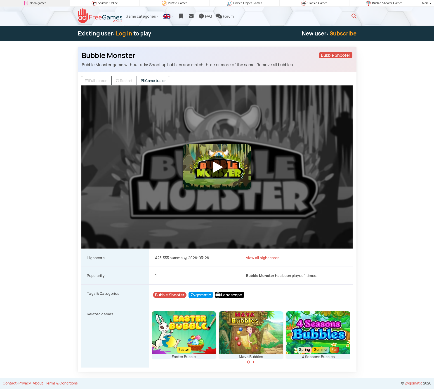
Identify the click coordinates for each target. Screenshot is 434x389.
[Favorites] (181, 16)
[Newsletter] (191, 16)
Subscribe (343, 33)
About (38, 383)
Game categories (140, 16)
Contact (10, 383)
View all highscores (262, 257)
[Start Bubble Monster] (217, 167)
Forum (228, 16)
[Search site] (353, 16)
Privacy (25, 383)
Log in (124, 33)
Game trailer (155, 80)
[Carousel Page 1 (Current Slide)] (248, 362)
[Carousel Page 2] (253, 362)
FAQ (208, 16)
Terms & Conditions (61, 383)
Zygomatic (413, 383)
